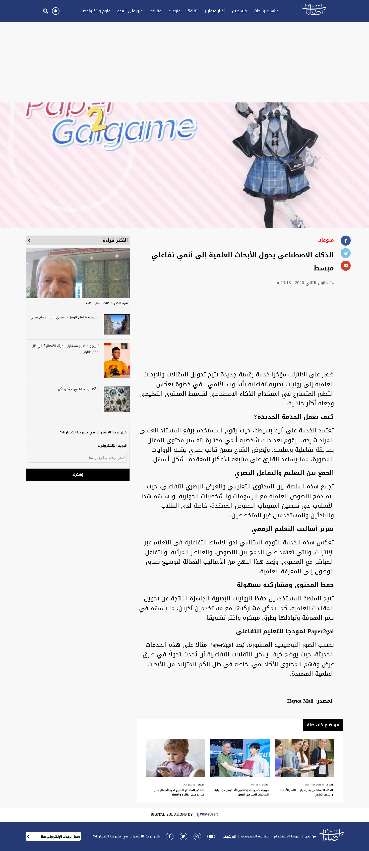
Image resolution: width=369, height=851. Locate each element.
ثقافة (193, 11)
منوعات (174, 11)
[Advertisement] (184, 62)
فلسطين (239, 11)
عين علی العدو (130, 11)
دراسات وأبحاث (266, 11)
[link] (169, 836)
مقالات (155, 11)
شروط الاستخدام (287, 836)
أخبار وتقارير (215, 11)
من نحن (310, 836)
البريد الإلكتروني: (113, 445)
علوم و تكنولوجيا (95, 11)
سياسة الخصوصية (255, 836)
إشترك (77, 474)
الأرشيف (229, 836)
